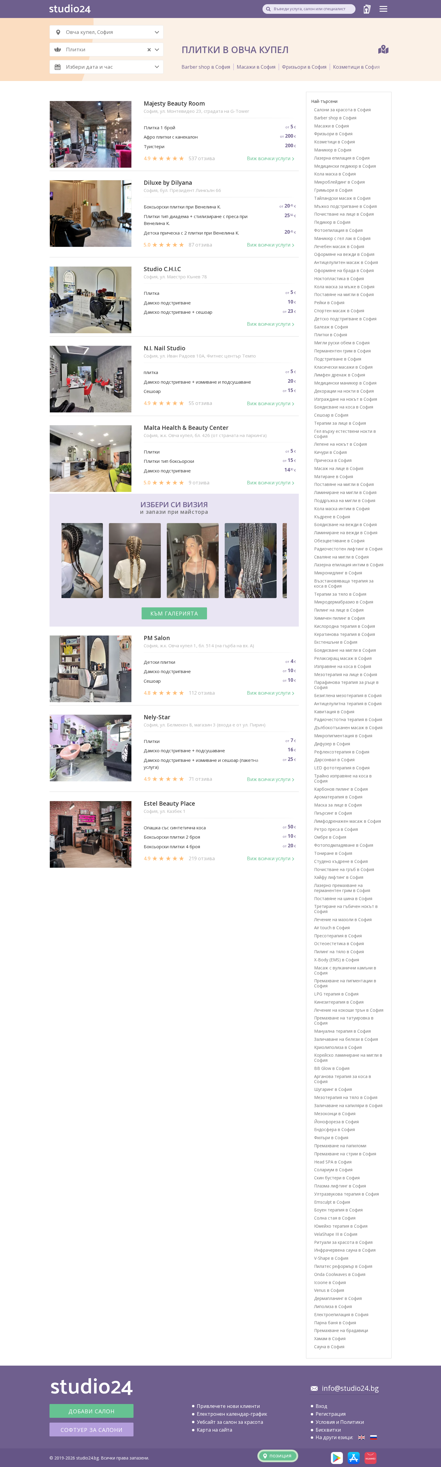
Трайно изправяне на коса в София (343, 778)
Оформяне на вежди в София (344, 254)
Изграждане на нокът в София (345, 399)
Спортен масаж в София (339, 310)
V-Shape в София (331, 1258)
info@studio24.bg (350, 1388)
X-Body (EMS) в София (336, 960)
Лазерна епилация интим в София (348, 564)
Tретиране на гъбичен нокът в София (346, 908)
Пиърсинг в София (333, 813)
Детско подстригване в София (345, 319)
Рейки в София (329, 302)
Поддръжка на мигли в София (344, 500)
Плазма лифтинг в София (340, 1186)
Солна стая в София (335, 1218)
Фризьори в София (304, 67)
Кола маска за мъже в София (344, 286)
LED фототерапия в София (342, 768)
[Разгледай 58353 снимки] (174, 561)
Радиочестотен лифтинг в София (348, 549)
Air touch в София (332, 927)
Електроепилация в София (341, 1314)
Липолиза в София (333, 1306)
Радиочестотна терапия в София (348, 719)
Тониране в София (333, 853)
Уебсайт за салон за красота (230, 1422)
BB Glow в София (332, 1068)
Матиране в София (333, 476)
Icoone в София (330, 1282)
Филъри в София (331, 1137)
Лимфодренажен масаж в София (347, 821)
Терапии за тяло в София (340, 594)
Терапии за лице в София (340, 423)
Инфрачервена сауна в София (345, 1250)
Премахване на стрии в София (345, 1154)
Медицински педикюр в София (345, 166)
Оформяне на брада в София (344, 270)
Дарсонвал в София (334, 759)
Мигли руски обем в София (342, 343)
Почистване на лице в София (344, 214)
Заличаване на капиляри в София (348, 1105)
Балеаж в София (331, 327)
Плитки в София (330, 334)
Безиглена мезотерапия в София (348, 695)
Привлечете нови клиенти (228, 1406)
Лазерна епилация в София (342, 158)
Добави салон (91, 1411)
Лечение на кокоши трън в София (348, 1010)
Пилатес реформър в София (343, 1266)
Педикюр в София (332, 222)
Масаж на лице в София (338, 468)
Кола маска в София (335, 174)
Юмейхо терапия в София (341, 1226)
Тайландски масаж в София (342, 198)
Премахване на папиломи (340, 1145)
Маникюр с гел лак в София (342, 238)
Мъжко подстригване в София (345, 206)
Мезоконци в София (335, 1113)
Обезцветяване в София (339, 540)
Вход (321, 1406)
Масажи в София (256, 67)
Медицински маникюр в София (345, 383)
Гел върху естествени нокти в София (345, 433)
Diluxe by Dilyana (168, 183)
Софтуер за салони (92, 1429)
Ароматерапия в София (338, 797)
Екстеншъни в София (335, 642)
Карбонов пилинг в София (341, 789)
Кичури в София (330, 452)
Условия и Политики (340, 1422)
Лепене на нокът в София (340, 444)
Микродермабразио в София (343, 602)
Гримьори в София (333, 190)
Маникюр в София (332, 150)
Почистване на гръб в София (344, 869)
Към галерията (174, 613)
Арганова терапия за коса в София (342, 1078)
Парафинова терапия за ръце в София (346, 684)
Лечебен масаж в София (339, 246)
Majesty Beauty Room (174, 103)
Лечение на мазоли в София (343, 919)
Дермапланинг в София (338, 1298)
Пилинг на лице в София (339, 610)
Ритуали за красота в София (343, 1242)
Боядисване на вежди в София (345, 524)
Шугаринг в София (333, 1089)
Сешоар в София (331, 415)
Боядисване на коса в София (343, 407)
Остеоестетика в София (339, 943)
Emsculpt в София (332, 1202)
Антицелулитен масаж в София (346, 262)
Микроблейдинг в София (339, 182)
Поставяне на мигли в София (344, 294)
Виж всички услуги (268, 158)
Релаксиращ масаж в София (343, 658)
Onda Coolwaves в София (339, 1274)
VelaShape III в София (335, 1234)
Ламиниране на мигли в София (345, 492)
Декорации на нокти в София (344, 391)
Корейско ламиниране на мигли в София (348, 1057)
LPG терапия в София (336, 994)
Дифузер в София (332, 744)
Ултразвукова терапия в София (346, 1194)
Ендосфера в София (334, 1129)
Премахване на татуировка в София (344, 1020)
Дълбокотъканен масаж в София (348, 727)
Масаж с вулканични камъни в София (345, 970)
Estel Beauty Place (169, 804)
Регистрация (331, 1414)
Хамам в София (330, 1338)
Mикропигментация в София (343, 735)
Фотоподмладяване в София (343, 845)
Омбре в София (330, 837)
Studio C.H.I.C (162, 269)
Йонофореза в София (336, 1121)
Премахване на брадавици (341, 1330)
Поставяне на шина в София (343, 898)
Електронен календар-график (232, 1414)
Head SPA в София (333, 1162)
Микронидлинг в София (338, 573)
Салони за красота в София (342, 109)
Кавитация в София (334, 711)
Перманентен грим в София (342, 351)
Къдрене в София (332, 516)
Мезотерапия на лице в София (345, 674)
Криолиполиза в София (338, 1047)
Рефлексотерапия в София (341, 752)
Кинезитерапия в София (339, 1002)
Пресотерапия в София (338, 936)
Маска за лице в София (338, 805)
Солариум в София (333, 1169)
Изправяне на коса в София (342, 666)
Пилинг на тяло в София (339, 951)
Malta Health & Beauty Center (186, 428)
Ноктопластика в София (339, 278)
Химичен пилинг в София (339, 618)
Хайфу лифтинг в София (338, 877)
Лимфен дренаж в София (339, 375)
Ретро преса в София (336, 829)
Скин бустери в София (337, 1178)
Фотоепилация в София (338, 230)
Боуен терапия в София (338, 1210)
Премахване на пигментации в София (345, 983)
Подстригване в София (337, 359)
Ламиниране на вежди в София (345, 532)
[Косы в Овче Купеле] (373, 1437)
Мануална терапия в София (342, 1031)
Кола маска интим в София (342, 508)
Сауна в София (329, 1346)
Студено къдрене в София (341, 861)
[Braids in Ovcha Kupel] (361, 1437)
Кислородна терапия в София (344, 626)
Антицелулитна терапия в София (348, 703)
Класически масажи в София (343, 367)
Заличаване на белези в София (346, 1039)
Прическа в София (333, 460)
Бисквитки (328, 1430)
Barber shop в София (206, 67)
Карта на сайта (214, 1430)
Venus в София (329, 1290)
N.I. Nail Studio (164, 348)
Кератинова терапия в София (344, 634)
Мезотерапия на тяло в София (345, 1097)
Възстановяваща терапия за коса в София (344, 583)
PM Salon (157, 638)
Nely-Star (157, 717)
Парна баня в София (335, 1322)
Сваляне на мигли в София (341, 557)
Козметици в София (356, 67)
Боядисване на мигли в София (345, 650)
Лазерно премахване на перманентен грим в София (342, 887)
